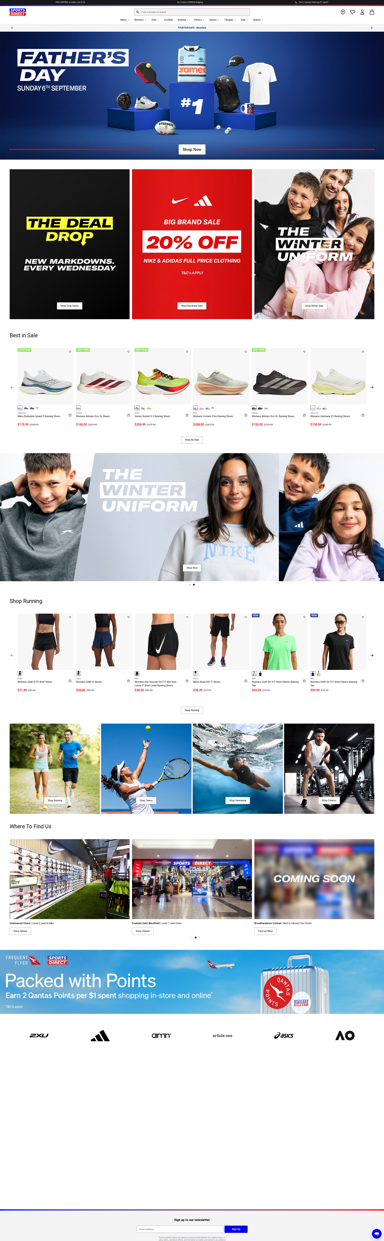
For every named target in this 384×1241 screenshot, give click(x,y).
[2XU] (39, 1035)
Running (182, 19)
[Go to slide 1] (190, 585)
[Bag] (372, 12)
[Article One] (222, 1035)
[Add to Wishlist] (70, 351)
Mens (123, 19)
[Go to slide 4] (196, 937)
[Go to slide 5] (199, 937)
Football (168, 19)
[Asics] (283, 1035)
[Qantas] (192, 982)
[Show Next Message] (372, 28)
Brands (257, 19)
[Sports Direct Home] (18, 12)
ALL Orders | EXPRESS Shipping (190, 2)
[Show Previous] (12, 387)
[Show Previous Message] (12, 28)
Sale (243, 19)
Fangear (229, 19)
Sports (213, 19)
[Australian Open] (344, 1035)
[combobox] (192, 12)
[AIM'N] (161, 1035)
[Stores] (343, 12)
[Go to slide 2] (194, 585)
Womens (139, 19)
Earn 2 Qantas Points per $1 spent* (313, 2)
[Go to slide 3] (192, 937)
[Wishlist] (352, 12)
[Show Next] (372, 387)
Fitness (198, 19)
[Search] (137, 12)
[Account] (362, 12)
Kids (153, 19)
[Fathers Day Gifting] (192, 96)
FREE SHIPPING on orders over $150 (70, 2)
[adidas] (100, 1035)
